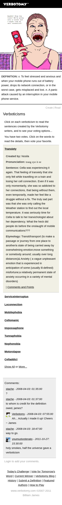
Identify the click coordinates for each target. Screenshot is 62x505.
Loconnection (13, 304)
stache (10, 388)
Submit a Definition (30, 480)
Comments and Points (20, 287)
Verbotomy (18, 413)
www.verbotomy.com (23, 490)
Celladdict (11, 359)
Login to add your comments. (21, 461)
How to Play (37, 485)
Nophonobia (12, 343)
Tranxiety (10, 148)
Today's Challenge (18, 471)
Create (49, 107)
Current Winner (24, 476)
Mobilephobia (13, 312)
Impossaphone (14, 328)
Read (57, 107)
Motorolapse (13, 351)
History (12, 480)
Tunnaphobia (13, 335)
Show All (9, 366)
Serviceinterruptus (16, 296)
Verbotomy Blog (44, 476)
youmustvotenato (22, 439)
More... (23, 366)
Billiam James (31, 495)
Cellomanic (12, 320)
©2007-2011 (43, 490)
